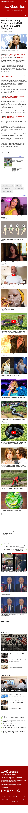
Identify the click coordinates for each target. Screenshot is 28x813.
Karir (20, 799)
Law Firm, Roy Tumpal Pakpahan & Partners (13, 717)
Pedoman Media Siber (15, 799)
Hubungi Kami (13, 801)
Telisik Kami (4, 799)
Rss (17, 801)
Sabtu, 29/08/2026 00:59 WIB (7, 1)
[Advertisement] (14, 750)
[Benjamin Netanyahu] (7, 191)
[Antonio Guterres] (6, 188)
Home (2, 18)
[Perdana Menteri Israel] (17, 188)
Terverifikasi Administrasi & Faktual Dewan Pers (11, 784)
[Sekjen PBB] (18, 185)
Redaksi (8, 799)
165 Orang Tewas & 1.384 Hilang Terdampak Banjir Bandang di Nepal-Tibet (15, 545)
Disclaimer (24, 799)
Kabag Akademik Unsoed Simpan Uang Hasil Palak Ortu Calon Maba (13, 724)
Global (5, 18)
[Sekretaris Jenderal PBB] (7, 185)
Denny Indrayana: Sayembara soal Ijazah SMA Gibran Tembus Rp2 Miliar (14, 732)
